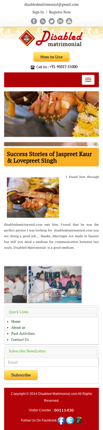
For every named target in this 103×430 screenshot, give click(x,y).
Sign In (38, 12)
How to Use (51, 57)
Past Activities (23, 333)
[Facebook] (34, 21)
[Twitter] (52, 21)
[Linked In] (60, 21)
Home (16, 321)
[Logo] (51, 38)
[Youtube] (69, 21)
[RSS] (43, 21)
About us (18, 327)
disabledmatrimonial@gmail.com (51, 4)
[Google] (78, 420)
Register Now (60, 12)
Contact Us (20, 339)
